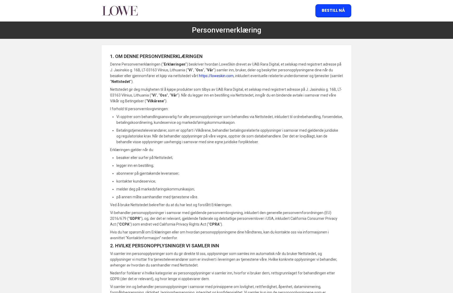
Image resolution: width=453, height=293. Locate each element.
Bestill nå (333, 10)
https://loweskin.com (216, 76)
